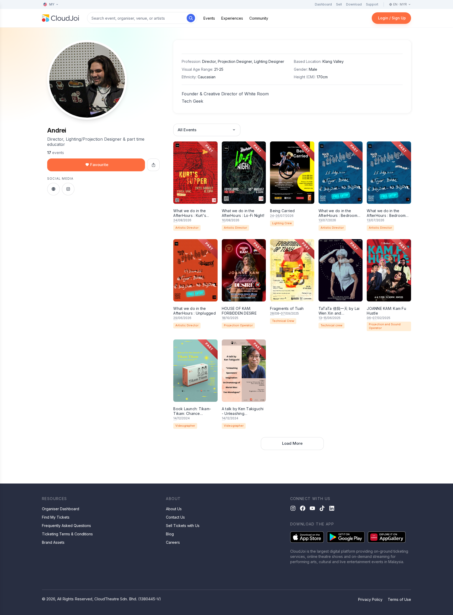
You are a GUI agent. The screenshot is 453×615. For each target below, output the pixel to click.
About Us (174, 509)
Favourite (99, 164)
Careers (173, 542)
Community (258, 18)
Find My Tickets (55, 517)
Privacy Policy (370, 599)
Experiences (232, 18)
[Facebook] (302, 508)
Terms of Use (399, 599)
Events (209, 18)
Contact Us (175, 517)
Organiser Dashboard (60, 509)
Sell (339, 4)
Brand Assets (53, 542)
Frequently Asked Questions (66, 525)
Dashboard (323, 4)
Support (372, 4)
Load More (292, 443)
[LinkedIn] (332, 508)
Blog (170, 534)
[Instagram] (293, 508)
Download (354, 4)
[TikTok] (322, 508)
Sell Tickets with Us (182, 525)
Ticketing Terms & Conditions (67, 534)
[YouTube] (312, 508)
